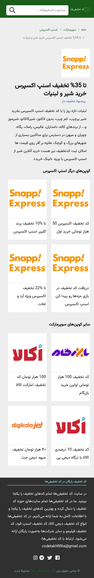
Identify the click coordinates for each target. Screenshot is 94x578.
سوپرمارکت (69, 30)
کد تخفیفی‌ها (42, 570)
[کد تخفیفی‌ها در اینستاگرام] (35, 558)
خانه (83, 30)
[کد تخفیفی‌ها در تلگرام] (41, 558)
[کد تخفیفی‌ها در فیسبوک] (57, 558)
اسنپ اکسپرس (48, 30)
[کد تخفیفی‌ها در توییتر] (49, 558)
